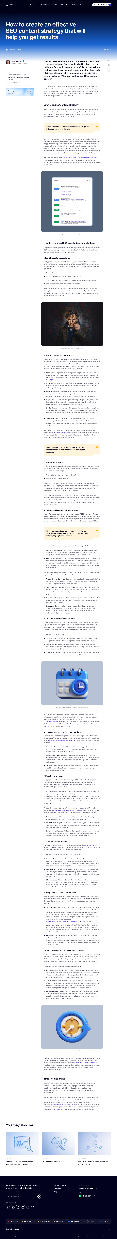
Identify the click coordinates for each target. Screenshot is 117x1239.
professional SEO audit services (84, 1063)
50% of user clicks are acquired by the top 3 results (79, 158)
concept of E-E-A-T (90, 845)
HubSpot (50, 380)
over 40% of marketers (61, 432)
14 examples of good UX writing (54, 722)
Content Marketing (58, 1104)
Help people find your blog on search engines (67, 810)
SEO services (72, 1104)
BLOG (7, 11)
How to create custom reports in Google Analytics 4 (63, 921)
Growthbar (66, 724)
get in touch (56, 1109)
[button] (45, 4)
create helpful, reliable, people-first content (62, 740)
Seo (12, 11)
